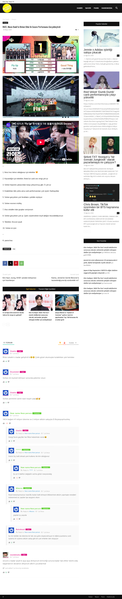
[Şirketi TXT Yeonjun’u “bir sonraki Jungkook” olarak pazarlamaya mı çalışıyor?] (101, 145)
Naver (88, 8)
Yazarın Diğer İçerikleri (47, 289)
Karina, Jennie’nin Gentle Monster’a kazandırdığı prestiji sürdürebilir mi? (65, 279)
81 (118, 55)
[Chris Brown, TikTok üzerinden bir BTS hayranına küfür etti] (101, 192)
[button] (116, 8)
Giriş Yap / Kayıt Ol (8, 1)
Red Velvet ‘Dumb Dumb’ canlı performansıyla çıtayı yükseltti (100, 94)
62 (118, 165)
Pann (96, 8)
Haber (79, 8)
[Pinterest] (16, 263)
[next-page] (7, 324)
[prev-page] (4, 324)
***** (31, 470)
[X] (10, 263)
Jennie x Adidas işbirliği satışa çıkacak (98, 51)
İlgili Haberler (31, 289)
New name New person (32, 433)
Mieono (31, 511)
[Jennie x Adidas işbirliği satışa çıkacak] (101, 38)
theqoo (5, 23)
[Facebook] (5, 263)
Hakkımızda (107, 8)
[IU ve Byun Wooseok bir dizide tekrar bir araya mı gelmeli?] (14, 302)
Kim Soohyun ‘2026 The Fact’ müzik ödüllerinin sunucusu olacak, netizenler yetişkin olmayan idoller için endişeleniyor (100, 249)
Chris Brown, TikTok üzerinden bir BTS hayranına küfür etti (101, 207)
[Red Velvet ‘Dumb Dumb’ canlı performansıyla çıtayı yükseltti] (101, 80)
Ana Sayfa (6, 19)
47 (118, 100)
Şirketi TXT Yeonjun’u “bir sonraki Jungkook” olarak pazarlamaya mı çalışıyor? (100, 159)
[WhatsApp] (21, 263)
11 (78, 30)
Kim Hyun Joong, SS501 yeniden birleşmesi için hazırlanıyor (19, 279)
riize (14, 249)
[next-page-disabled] (88, 231)
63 (118, 213)
